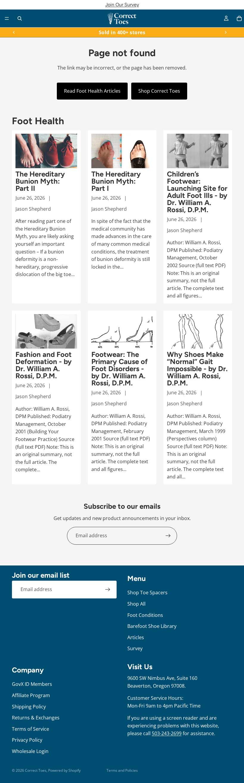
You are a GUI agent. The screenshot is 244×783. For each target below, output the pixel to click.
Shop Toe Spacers (147, 592)
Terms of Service (30, 729)
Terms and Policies (122, 770)
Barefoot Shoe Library (151, 626)
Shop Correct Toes (159, 91)
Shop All (136, 604)
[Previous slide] (14, 32)
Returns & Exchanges (36, 717)
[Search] (19, 18)
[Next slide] (225, 32)
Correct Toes (35, 770)
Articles (135, 637)
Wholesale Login (30, 751)
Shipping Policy (29, 706)
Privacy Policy (27, 740)
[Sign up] (168, 536)
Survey (135, 648)
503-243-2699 (167, 733)
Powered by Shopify (64, 770)
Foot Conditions (145, 615)
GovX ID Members (32, 684)
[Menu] (7, 18)
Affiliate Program (31, 695)
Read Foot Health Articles (92, 91)
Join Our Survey (122, 4)
